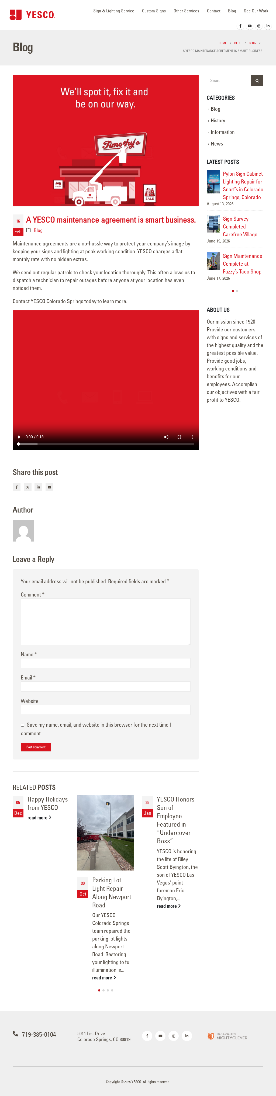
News (217, 144)
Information (223, 132)
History (218, 120)
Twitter (28, 487)
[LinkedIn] (268, 26)
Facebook (16, 487)
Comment (32, 594)
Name (29, 654)
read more (38, 817)
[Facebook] (240, 26)
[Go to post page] (105, 832)
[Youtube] (249, 26)
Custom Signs (154, 10)
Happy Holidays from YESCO (47, 803)
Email (49, 487)
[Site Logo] (32, 14)
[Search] (257, 80)
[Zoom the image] (227, 1036)
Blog (232, 10)
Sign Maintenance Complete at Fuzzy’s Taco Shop (242, 263)
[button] (99, 990)
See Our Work (256, 10)
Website (30, 701)
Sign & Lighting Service (113, 10)
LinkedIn (38, 487)
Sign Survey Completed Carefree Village (240, 226)
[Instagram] (259, 26)
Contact (213, 10)
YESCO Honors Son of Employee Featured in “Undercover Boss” (176, 820)
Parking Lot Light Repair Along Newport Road (111, 892)
